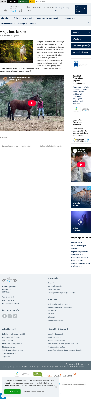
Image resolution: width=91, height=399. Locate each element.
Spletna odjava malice (56, 347)
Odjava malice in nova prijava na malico (63, 344)
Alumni (33, 23)
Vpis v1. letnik (79, 9)
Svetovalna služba (9, 353)
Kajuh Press (12, 1)
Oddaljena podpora (55, 320)
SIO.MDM (51, 314)
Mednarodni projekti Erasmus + (60, 304)
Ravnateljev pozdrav (55, 286)
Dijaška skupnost (8, 347)
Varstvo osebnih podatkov (49, 367)
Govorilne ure (7, 341)
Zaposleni (6, 357)
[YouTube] (15, 316)
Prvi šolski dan (76, 243)
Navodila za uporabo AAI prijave (60, 307)
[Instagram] (10, 316)
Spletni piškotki (79, 367)
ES (67, 8)
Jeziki (32, 1)
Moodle (76, 32)
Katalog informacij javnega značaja (61, 293)
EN (56, 8)
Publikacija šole (54, 289)
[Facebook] (4, 316)
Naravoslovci (23, 1)
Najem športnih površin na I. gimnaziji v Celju (65, 350)
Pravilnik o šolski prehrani (12, 344)
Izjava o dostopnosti (66, 367)
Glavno (4, 137)
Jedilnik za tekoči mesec (11, 337)
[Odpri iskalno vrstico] (88, 23)
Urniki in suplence (80, 46)
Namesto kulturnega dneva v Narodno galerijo (16, 146)
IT (59, 10)
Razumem (14, 391)
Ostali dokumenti (54, 337)
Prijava (38, 367)
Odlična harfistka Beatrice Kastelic (50, 146)
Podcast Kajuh (41, 1)
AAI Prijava (52, 311)
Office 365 (51, 317)
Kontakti (51, 283)
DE (60, 8)
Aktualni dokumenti (81, 52)
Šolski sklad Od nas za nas (12, 350)
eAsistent (77, 39)
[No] (56, 387)
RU (56, 10)
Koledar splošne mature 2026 (13, 334)
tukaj (53, 385)
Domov (3, 1)
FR (63, 8)
